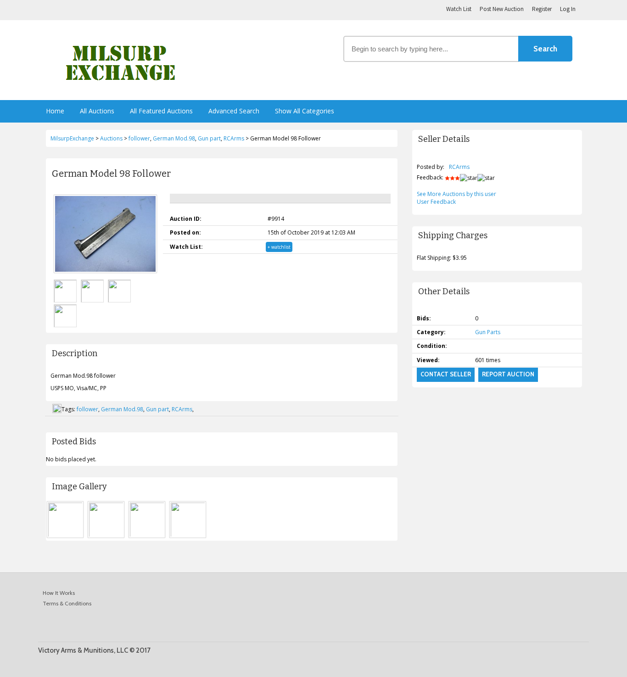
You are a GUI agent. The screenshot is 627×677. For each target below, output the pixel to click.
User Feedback (436, 202)
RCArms (182, 409)
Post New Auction (502, 9)
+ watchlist (279, 247)
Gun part (157, 409)
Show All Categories (304, 110)
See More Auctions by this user (456, 194)
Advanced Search (233, 110)
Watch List (458, 9)
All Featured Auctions (161, 110)
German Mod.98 (122, 409)
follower (87, 409)
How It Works (59, 592)
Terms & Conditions (67, 603)
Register (542, 9)
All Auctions (97, 110)
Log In (568, 9)
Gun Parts (487, 332)
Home (55, 110)
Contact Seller (445, 374)
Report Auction (508, 374)
